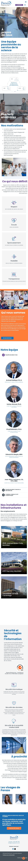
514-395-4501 (17, 841)
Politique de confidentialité (9, 855)
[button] (26, 2)
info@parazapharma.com (14, 843)
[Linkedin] (13, 849)
